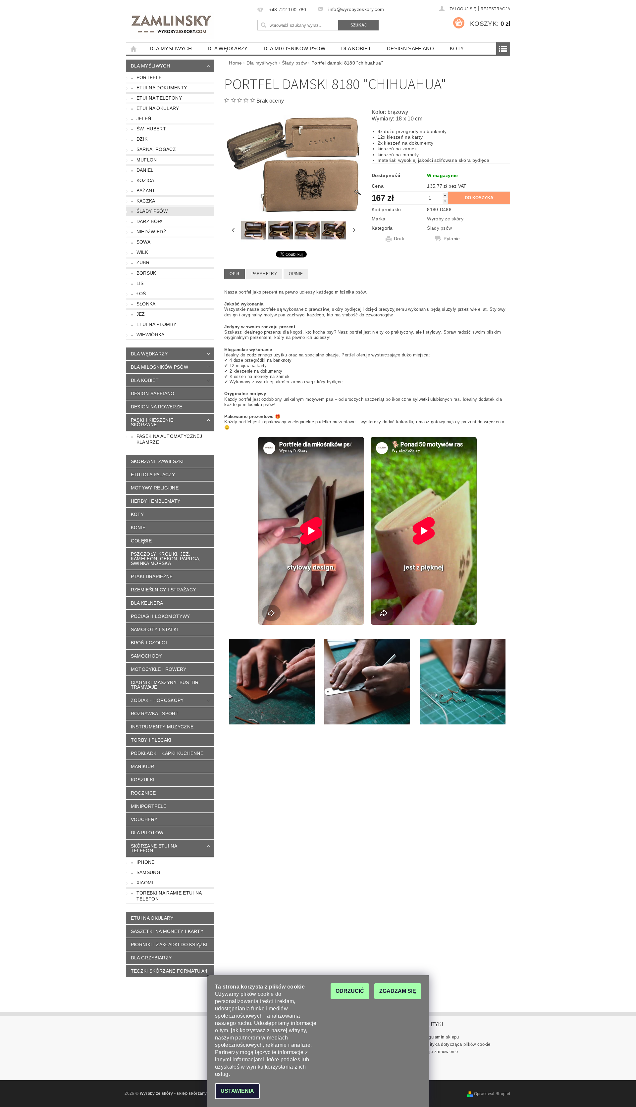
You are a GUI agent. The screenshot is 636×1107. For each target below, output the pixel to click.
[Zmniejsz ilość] (445, 201)
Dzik (141, 139)
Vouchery (144, 819)
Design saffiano (410, 48)
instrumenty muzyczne (162, 726)
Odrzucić (350, 991)
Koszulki (143, 779)
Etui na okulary (157, 108)
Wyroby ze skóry (445, 218)
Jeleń (143, 118)
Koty (457, 48)
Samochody (146, 656)
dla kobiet (356, 48)
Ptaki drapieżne (152, 576)
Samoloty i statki (154, 629)
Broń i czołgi (149, 642)
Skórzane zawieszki (157, 461)
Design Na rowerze (156, 406)
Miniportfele (149, 806)
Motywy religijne (155, 487)
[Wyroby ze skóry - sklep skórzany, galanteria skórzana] (172, 25)
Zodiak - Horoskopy (157, 700)
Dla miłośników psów (294, 48)
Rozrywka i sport (155, 713)
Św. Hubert (151, 128)
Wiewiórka (150, 334)
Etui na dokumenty (161, 87)
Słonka (146, 303)
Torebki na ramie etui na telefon (169, 895)
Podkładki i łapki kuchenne (167, 753)
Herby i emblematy (155, 501)
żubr (142, 262)
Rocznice (143, 793)
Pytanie (452, 238)
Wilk (142, 252)
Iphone (145, 862)
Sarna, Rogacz (156, 149)
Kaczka (145, 201)
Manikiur (142, 766)
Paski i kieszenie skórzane (152, 422)
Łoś (141, 293)
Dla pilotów (147, 832)
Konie (138, 527)
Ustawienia (237, 1091)
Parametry (264, 273)
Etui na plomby (156, 324)
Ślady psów (152, 211)
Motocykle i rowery (158, 669)
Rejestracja (495, 9)
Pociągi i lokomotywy (160, 616)
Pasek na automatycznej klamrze (169, 439)
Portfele (149, 77)
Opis (234, 273)
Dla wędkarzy (228, 48)
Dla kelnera (147, 603)
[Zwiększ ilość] (445, 195)
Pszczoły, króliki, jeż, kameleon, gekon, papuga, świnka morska (166, 558)
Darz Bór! (149, 221)
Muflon (146, 159)
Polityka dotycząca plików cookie (457, 1044)
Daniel (145, 170)
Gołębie (141, 540)
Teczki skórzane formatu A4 (169, 971)
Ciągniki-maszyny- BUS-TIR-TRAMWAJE (165, 685)
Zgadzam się (397, 991)
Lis (140, 283)
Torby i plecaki (151, 740)
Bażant (145, 190)
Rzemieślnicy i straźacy (163, 589)
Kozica (145, 180)
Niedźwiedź (151, 231)
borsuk (146, 273)
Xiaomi (144, 882)
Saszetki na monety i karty (167, 931)
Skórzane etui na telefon (154, 848)
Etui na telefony (159, 98)
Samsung (148, 872)
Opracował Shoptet (492, 1093)
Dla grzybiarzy (151, 957)
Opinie (296, 273)
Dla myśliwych (171, 48)
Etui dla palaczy (153, 474)
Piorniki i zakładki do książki (169, 944)
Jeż (140, 314)
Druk (399, 238)
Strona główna (134, 48)
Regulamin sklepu (441, 1037)
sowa (143, 242)
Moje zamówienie (440, 1051)
